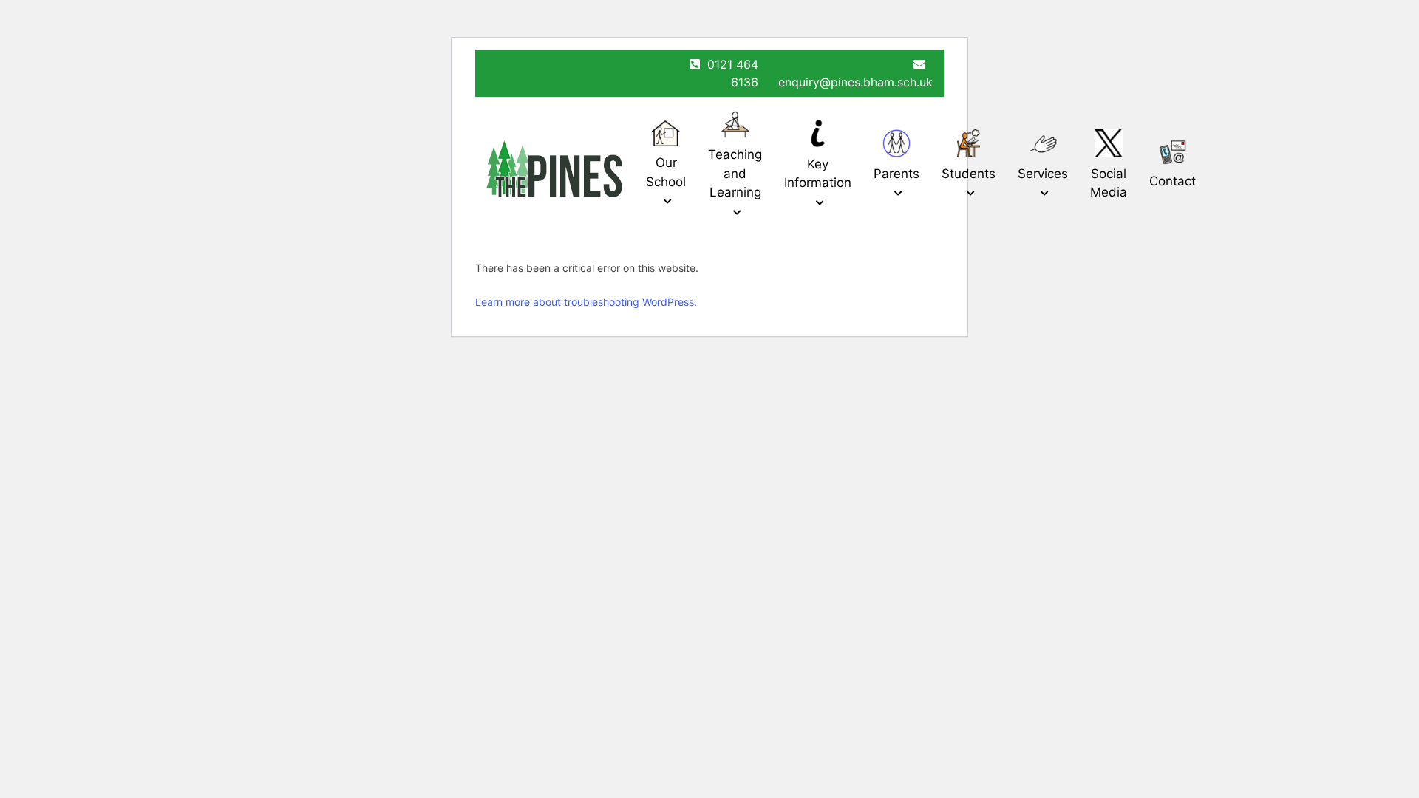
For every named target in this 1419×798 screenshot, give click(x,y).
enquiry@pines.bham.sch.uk (855, 82)
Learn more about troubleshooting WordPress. (586, 302)
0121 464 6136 (732, 73)
